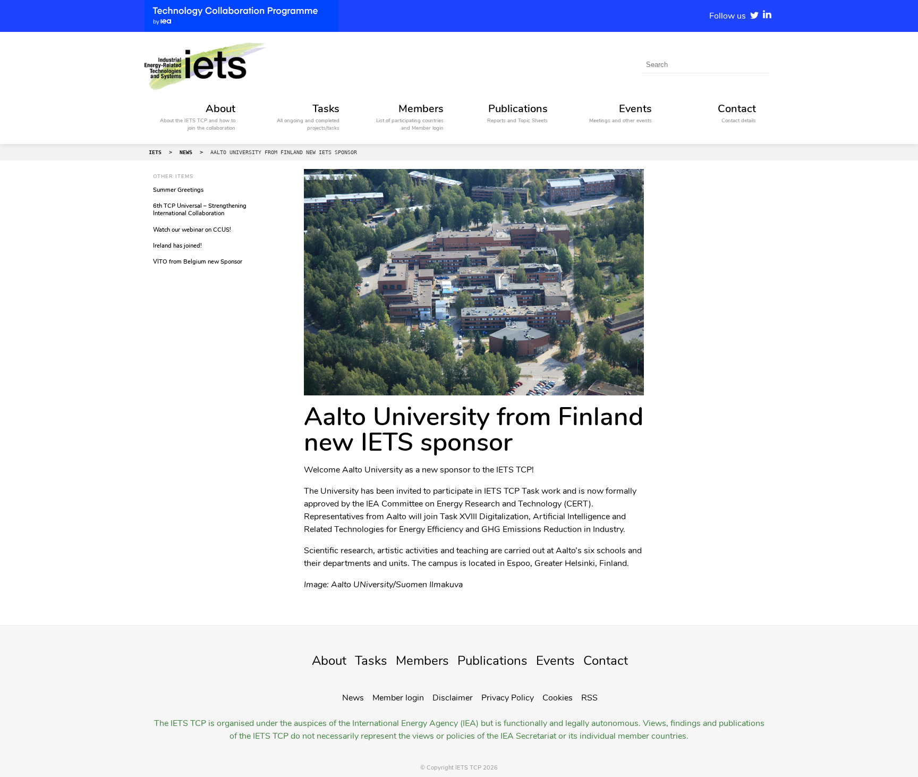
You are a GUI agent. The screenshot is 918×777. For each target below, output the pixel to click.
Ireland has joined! (177, 246)
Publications (492, 660)
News (353, 698)
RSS (589, 698)
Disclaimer (452, 698)
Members (422, 660)
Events (555, 660)
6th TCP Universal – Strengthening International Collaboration (199, 209)
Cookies (557, 698)
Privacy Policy (507, 698)
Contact (605, 660)
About (329, 660)
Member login (398, 698)
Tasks (371, 660)
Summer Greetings (178, 190)
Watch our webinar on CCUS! (192, 230)
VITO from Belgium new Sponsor (197, 262)
